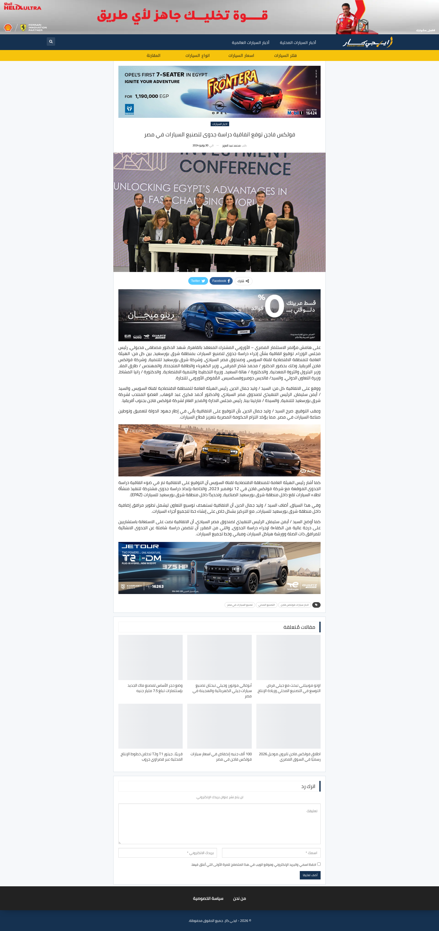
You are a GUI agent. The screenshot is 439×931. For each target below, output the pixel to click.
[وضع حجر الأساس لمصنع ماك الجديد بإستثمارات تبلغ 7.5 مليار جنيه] (150, 657)
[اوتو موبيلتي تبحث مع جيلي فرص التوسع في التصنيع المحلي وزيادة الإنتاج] (288, 657)
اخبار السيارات (219, 124)
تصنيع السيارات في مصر (240, 604)
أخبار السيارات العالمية (250, 42)
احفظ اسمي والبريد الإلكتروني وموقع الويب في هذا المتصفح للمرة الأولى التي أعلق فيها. (253, 864)
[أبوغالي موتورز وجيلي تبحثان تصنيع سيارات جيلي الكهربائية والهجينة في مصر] (219, 657)
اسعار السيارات (241, 55)
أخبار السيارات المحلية (298, 42)
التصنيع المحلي (266, 604)
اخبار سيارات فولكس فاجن (295, 604)
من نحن (239, 898)
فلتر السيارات (285, 55)
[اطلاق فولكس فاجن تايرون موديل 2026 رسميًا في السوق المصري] (288, 726)
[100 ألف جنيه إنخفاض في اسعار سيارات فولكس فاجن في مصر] (219, 726)
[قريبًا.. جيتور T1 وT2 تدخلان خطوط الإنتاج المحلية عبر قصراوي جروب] (150, 726)
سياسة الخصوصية (208, 898)
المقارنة (154, 55)
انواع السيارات (197, 55)
